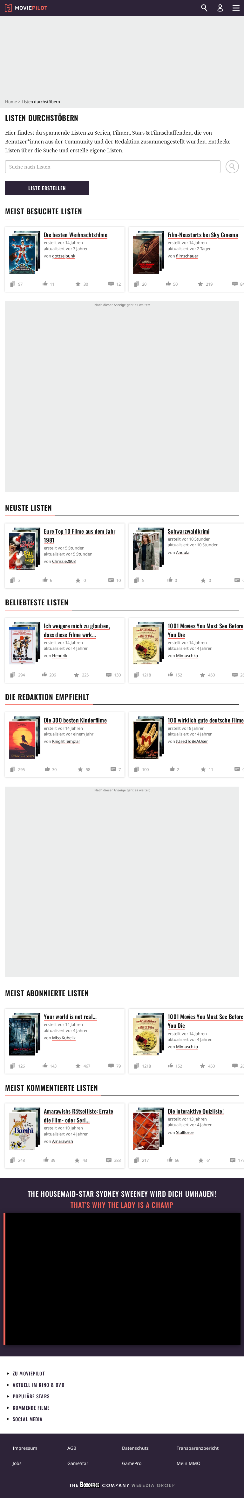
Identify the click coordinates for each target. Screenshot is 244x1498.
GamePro (131, 1463)
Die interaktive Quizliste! (196, 1111)
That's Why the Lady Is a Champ (122, 1204)
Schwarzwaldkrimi (188, 531)
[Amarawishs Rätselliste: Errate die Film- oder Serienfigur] (26, 1130)
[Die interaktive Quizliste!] (150, 1130)
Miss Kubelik (64, 1038)
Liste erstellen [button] (47, 187)
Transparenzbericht (198, 1448)
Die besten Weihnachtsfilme (75, 234)
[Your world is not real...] (26, 1035)
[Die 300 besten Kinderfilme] (26, 739)
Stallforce (184, 1132)
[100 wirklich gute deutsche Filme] (150, 739)
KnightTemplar (66, 741)
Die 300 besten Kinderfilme (75, 720)
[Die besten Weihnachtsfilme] (26, 253)
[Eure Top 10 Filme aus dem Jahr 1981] (26, 550)
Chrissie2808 (64, 561)
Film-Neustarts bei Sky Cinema (203, 234)
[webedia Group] (122, 1485)
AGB (71, 1448)
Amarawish (62, 1141)
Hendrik (59, 655)
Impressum (25, 1448)
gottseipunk (63, 256)
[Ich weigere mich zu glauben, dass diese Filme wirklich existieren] (26, 644)
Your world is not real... (70, 1016)
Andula (182, 552)
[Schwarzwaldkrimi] (150, 550)
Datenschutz (135, 1448)
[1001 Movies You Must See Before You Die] (150, 644)
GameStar (77, 1463)
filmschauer (187, 256)
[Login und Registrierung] (220, 8)
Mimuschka (187, 655)
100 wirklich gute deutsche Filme (206, 720)
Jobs (17, 1463)
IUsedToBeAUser (192, 741)
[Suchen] (204, 8)
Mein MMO (188, 1463)
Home (11, 101)
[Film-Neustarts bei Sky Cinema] (150, 253)
